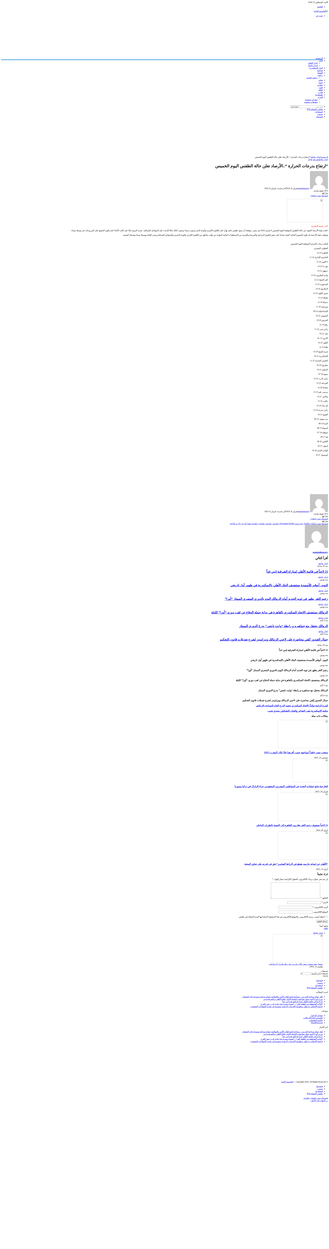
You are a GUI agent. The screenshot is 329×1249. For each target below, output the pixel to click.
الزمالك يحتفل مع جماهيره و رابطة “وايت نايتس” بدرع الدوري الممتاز (283, 626)
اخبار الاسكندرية (316, 68)
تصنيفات (324, 973)
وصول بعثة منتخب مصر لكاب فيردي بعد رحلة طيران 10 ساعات (296, 964)
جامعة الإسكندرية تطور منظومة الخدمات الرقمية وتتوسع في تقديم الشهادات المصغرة (287, 1006)
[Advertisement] (251, 37)
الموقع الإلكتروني (320, 912)
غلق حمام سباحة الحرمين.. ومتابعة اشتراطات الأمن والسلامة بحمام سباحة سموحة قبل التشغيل (282, 997)
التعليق (324, 898)
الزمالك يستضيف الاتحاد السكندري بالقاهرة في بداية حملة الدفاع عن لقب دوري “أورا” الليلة (269, 612)
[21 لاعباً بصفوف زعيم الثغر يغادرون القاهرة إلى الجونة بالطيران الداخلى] (303, 820)
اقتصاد (320, 73)
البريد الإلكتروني (320, 907)
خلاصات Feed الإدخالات (313, 1018)
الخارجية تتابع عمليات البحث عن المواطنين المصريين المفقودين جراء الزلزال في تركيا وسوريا (281, 786)
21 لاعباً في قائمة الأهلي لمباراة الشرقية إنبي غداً (297, 571)
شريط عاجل (313, 159)
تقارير (320, 92)
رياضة (320, 75)
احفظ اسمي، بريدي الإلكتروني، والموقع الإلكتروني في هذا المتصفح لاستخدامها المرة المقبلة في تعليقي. (281, 917)
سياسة (320, 70)
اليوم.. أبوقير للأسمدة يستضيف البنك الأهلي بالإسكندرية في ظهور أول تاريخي (279, 585)
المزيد (320, 97)
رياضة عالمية (312, 78)
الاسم (325, 902)
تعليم (321, 80)
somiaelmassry (303, 188)
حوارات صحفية (311, 100)
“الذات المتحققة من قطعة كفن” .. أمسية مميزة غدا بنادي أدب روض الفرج (292, 1004)
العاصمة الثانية (287, 1082)
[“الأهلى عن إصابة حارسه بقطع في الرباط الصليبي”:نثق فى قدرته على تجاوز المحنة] (303, 859)
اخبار (321, 61)
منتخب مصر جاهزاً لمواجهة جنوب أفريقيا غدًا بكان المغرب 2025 (296, 752)
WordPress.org (317, 1023)
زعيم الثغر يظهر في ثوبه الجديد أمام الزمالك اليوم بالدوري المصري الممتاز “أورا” (276, 598)
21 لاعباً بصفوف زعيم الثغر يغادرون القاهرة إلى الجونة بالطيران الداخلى (292, 825)
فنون (321, 87)
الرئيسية (319, 58)
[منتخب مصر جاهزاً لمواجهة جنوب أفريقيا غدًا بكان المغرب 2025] (303, 747)
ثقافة (320, 90)
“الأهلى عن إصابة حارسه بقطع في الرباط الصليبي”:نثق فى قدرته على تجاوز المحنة (286, 864)
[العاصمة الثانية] (321, 11)
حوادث (320, 85)
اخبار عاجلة (313, 65)
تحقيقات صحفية (311, 102)
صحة (321, 83)
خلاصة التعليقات (316, 1020)
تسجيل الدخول (316, 1015)
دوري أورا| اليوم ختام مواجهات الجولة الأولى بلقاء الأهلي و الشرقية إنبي (293, 999)
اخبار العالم (313, 63)
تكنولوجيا (319, 95)
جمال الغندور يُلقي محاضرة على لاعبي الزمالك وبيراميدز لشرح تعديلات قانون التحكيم (274, 639)
